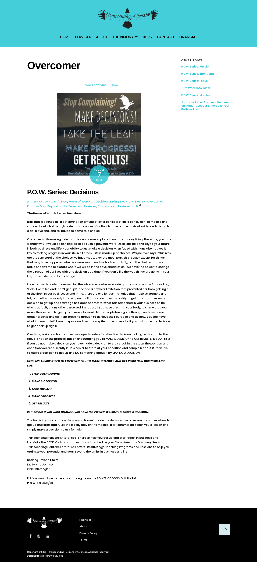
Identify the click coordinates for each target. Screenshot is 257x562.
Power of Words (95, 85)
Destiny (140, 202)
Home (65, 36)
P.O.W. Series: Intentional (198, 74)
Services (83, 36)
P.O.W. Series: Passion (195, 66)
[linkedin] (47, 536)
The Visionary (125, 36)
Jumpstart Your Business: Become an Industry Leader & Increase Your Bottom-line (205, 106)
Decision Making (107, 202)
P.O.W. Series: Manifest (196, 95)
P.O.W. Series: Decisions (62, 192)
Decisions (127, 202)
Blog (147, 36)
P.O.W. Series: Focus (194, 81)
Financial (188, 36)
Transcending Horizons (114, 206)
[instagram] (38, 536)
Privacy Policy (88, 533)
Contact (165, 36)
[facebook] (30, 536)
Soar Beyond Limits (53, 206)
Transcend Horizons (82, 206)
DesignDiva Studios (52, 555)
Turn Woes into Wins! (195, 88)
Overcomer (155, 202)
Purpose (33, 206)
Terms (83, 540)
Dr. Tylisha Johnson (41, 201)
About (102, 36)
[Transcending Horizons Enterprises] (128, 27)
